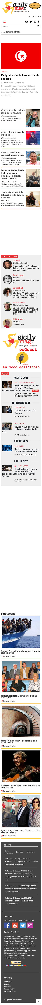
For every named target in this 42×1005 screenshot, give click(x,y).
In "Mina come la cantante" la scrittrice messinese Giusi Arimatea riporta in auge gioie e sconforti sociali (12, 143)
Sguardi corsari (18, 275)
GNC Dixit (16, 260)
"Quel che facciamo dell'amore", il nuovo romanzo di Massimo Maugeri (12, 185)
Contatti (7, 984)
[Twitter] (31, 22)
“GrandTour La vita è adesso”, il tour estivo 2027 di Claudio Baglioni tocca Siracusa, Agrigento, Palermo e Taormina (19, 473)
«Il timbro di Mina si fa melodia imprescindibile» (12, 133)
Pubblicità (7, 986)
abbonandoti (8, 955)
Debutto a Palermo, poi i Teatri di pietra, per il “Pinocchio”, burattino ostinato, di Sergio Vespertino (20, 388)
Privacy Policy (9, 989)
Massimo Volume (19, 302)
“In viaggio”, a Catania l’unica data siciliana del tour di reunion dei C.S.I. (20, 429)
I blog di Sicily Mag (9, 256)
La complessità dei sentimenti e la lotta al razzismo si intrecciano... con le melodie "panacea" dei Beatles (12, 174)
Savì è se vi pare (18, 319)
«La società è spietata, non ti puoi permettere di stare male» (12, 153)
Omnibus (4, 71)
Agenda (5, 373)
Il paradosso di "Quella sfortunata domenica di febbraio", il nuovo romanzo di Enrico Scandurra (11, 162)
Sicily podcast (18, 287)
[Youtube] (26, 22)
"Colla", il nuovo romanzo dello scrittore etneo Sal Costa (11, 119)
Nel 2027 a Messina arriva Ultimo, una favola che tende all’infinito (27, 450)
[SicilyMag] (15, 13)
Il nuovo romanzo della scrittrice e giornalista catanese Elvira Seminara (12, 204)
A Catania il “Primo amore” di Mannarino (25, 411)
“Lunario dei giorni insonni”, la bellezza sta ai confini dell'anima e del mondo (12, 195)
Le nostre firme (9, 991)
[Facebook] (38, 22)
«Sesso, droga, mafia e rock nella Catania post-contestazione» (13, 111)
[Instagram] (35, 22)
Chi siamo (8, 982)
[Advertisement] (21, 232)
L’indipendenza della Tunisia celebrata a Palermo (20, 77)
